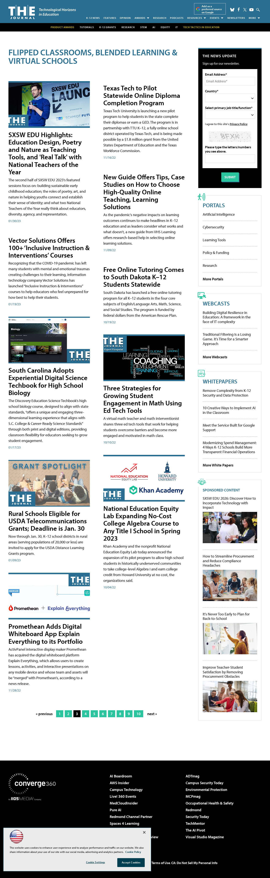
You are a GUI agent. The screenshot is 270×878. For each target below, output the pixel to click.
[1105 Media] (33, 822)
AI (154, 27)
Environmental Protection (206, 789)
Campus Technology (126, 789)
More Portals (213, 279)
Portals (214, 205)
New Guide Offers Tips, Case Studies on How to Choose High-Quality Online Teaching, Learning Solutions (144, 192)
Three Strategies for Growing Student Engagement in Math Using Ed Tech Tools (142, 399)
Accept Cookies (131, 862)
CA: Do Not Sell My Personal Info (194, 863)
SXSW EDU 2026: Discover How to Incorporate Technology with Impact (229, 503)
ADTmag (192, 776)
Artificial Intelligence (219, 214)
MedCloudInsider (124, 803)
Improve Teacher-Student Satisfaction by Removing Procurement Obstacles (223, 672)
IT (177, 27)
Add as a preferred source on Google (212, 9)
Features (110, 17)
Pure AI (115, 809)
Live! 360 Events (123, 796)
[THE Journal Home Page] (42, 12)
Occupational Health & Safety (210, 803)
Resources (194, 17)
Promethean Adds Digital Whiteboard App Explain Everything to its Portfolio (45, 633)
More (252, 17)
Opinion (125, 17)
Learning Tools (214, 239)
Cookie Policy (133, 851)
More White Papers (218, 465)
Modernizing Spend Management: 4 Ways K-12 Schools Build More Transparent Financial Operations (230, 447)
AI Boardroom (121, 776)
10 (138, 713)
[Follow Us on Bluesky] (232, 10)
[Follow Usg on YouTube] (251, 10)
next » (152, 713)
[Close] (144, 832)
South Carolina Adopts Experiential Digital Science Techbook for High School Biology (48, 381)
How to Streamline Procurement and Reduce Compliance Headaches (228, 561)
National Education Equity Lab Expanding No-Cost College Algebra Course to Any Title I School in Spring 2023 (141, 523)
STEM (143, 27)
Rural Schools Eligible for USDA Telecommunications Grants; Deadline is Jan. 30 (47, 520)
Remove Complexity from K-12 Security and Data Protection (227, 393)
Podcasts (177, 17)
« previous (44, 713)
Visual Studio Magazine (205, 836)
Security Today (197, 816)
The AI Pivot (195, 830)
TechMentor (195, 823)
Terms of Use (160, 863)
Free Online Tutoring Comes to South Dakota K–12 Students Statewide (143, 276)
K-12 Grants (107, 27)
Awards (140, 17)
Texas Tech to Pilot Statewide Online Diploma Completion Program (141, 95)
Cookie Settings (95, 862)
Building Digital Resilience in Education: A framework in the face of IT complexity (227, 317)
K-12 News (93, 17)
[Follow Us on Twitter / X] (245, 9)
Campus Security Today (204, 782)
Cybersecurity (213, 227)
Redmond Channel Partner (131, 816)
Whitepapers (220, 381)
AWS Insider (119, 782)
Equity (165, 27)
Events (214, 17)
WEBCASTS (216, 303)
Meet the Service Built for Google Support (229, 427)
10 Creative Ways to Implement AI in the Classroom (229, 410)
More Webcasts (215, 356)
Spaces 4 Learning (124, 823)
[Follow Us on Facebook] (239, 9)
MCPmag (193, 796)
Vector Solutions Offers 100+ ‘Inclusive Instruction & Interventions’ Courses (49, 247)
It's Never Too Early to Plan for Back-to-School (226, 616)
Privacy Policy (238, 124)
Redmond (193, 809)
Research (159, 17)
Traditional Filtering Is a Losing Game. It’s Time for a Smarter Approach (227, 339)
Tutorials (87, 27)
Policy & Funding (216, 252)
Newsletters (236, 17)
